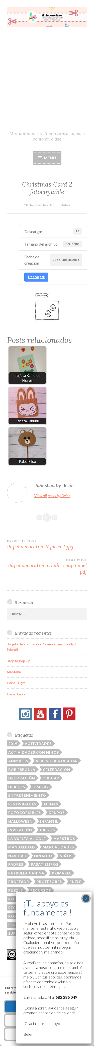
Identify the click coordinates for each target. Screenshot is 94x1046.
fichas (51, 804)
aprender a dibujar (57, 761)
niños (66, 856)
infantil (49, 821)
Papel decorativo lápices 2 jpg (40, 544)
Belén (65, 205)
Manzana (14, 672)
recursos (40, 890)
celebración (56, 769)
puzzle (15, 890)
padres (15, 864)
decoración (21, 778)
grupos (56, 812)
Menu (49, 157)
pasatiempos (44, 864)
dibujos (16, 787)
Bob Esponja (21, 769)
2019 (12, 743)
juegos (47, 830)
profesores (49, 881)
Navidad (17, 856)
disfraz (41, 787)
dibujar (51, 778)
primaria (61, 873)
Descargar (36, 277)
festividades (22, 804)
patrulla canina (26, 873)
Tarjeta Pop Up (18, 661)
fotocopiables (24, 812)
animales (18, 761)
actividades (38, 743)
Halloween (20, 821)
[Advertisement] (47, 81)
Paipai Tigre (16, 683)
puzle (75, 881)
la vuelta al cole (27, 838)
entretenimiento (27, 795)
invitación (20, 830)
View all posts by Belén (52, 495)
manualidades (58, 847)
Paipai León (16, 694)
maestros (64, 838)
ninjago (43, 856)
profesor (18, 881)
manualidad (21, 847)
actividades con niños (33, 752)
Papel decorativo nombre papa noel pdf (47, 566)
